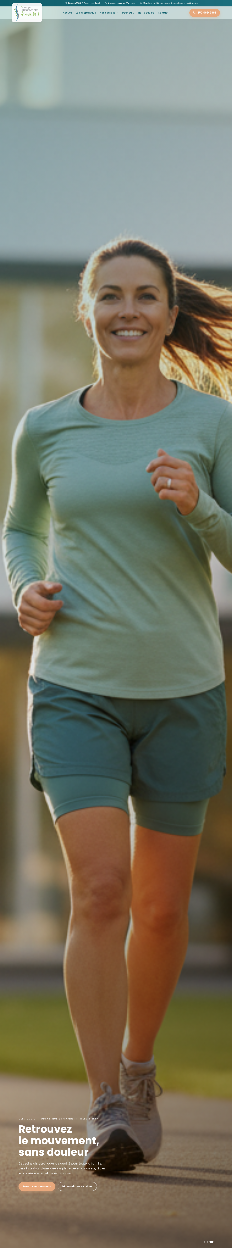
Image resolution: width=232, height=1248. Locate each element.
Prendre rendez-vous (37, 1186)
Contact (163, 12)
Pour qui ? (128, 12)
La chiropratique (86, 12)
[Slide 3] (212, 1242)
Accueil (67, 12)
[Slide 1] (204, 1242)
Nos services (107, 12)
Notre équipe (146, 12)
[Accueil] (27, 12)
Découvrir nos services (77, 1186)
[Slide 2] (209, 1242)
